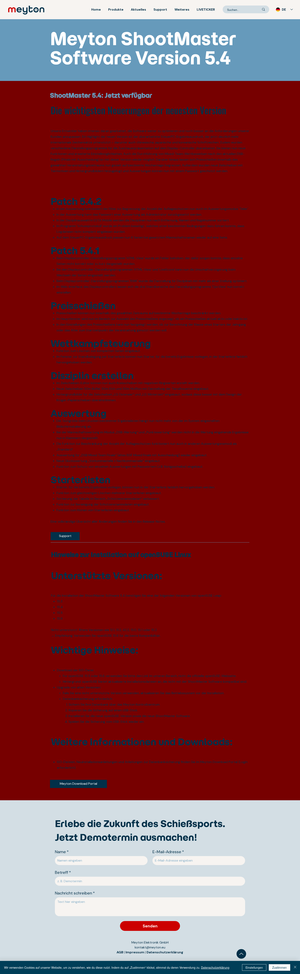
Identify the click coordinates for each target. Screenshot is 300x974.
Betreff (63, 872)
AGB (120, 952)
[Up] (241, 954)
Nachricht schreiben (75, 893)
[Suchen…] (263, 9)
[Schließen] (295, 967)
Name (62, 851)
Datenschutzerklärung (165, 952)
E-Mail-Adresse (168, 851)
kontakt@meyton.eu (150, 947)
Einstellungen (254, 967)
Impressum (135, 952)
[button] (115, 9)
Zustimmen (279, 967)
